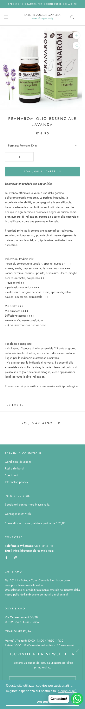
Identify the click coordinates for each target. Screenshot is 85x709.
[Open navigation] (6, 17)
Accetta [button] (42, 701)
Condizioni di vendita (18, 462)
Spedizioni (11, 475)
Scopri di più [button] (67, 691)
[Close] (77, 650)
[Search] (72, 17)
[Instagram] (15, 557)
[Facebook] (6, 557)
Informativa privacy (16, 482)
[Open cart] (79, 17)
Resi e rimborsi (14, 468)
